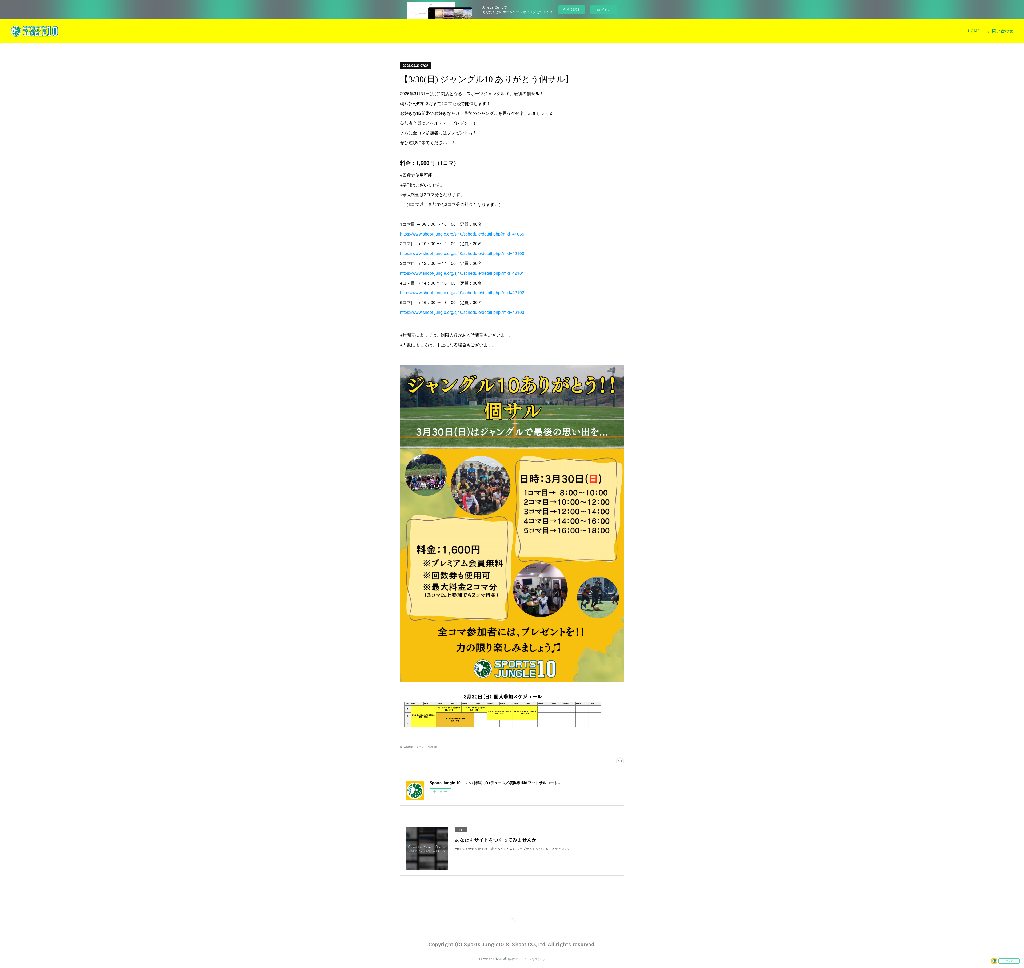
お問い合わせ (1000, 30)
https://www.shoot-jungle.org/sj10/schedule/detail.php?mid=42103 (462, 312)
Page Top (512, 923)
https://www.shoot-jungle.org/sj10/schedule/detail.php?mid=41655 (462, 234)
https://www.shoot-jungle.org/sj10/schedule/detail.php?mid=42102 (462, 292)
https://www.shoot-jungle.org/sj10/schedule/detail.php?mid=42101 (462, 273)
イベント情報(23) (426, 747)
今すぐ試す (571, 9)
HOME (974, 30)
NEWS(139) (407, 747)
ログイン (604, 9)
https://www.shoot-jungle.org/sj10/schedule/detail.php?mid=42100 (462, 253)
